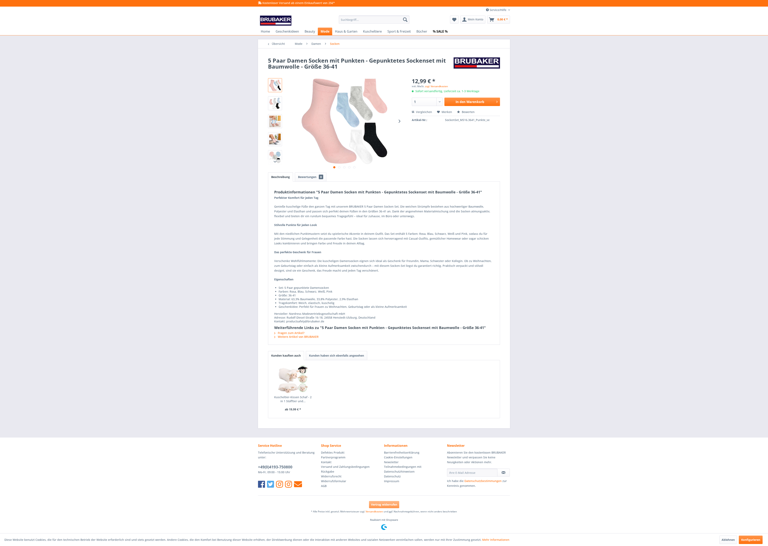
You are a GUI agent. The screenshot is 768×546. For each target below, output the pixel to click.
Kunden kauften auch (286, 355)
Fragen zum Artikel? (290, 333)
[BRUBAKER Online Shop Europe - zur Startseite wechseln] (275, 21)
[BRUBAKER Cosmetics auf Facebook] (288, 484)
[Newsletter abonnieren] (503, 473)
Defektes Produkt (332, 452)
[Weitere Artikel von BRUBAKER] (477, 64)
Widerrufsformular (333, 481)
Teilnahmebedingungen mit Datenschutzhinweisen (402, 469)
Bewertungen (310, 177)
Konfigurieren (750, 540)
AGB (324, 486)
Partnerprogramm (333, 457)
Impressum (391, 481)
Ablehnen (728, 540)
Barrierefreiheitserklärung (401, 452)
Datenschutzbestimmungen (483, 481)
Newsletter (391, 462)
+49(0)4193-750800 (275, 467)
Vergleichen (423, 112)
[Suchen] (405, 20)
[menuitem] (374, 20)
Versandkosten (374, 511)
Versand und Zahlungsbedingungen (345, 467)
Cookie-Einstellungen (398, 457)
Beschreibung (280, 177)
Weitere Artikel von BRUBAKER (298, 337)
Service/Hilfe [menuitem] (498, 10)
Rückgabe (327, 471)
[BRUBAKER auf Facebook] (261, 484)
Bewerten (468, 112)
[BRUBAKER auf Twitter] (270, 484)
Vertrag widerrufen (384, 504)
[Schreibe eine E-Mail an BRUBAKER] (298, 484)
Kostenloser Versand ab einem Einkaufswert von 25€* (298, 3)
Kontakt (326, 462)
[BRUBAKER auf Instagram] (279, 484)
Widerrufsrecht (331, 476)
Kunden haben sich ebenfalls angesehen (336, 355)
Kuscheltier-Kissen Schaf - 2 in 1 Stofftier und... (293, 399)
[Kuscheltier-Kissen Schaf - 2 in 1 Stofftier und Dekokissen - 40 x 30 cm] (293, 379)
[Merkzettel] (454, 20)
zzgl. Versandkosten (436, 86)
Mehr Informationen (495, 540)
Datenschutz (392, 476)
